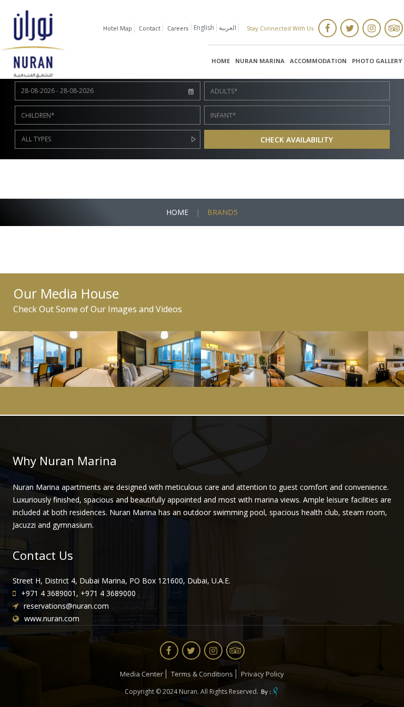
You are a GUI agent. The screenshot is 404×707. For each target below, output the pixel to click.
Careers (178, 28)
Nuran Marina (260, 61)
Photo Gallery (377, 61)
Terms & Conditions (202, 674)
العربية (227, 27)
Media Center (141, 674)
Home (177, 212)
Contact (149, 28)
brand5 (222, 212)
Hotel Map (117, 28)
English (204, 27)
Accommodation (318, 61)
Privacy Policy (262, 674)
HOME (220, 61)
